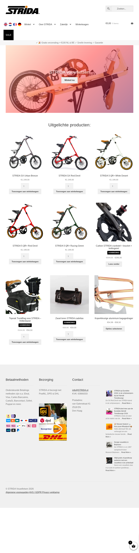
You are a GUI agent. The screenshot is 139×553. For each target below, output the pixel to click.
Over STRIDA (45, 24)
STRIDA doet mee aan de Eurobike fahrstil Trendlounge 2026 (123, 411)
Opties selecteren (114, 329)
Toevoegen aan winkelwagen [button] (25, 191)
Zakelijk (64, 24)
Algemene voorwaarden (17, 492)
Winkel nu (69, 80)
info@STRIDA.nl (80, 390)
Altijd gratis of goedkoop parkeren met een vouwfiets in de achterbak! (123, 460)
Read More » (127, 403)
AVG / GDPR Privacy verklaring (44, 492)
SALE (8, 35)
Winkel (27, 24)
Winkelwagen (82, 24)
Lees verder (113, 264)
